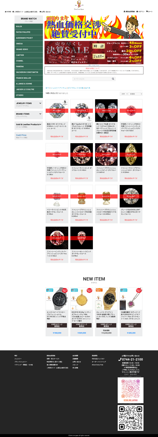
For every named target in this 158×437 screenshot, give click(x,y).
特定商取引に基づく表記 (54, 362)
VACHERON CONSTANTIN (27, 72)
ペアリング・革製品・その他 (24, 365)
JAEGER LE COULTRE (25, 89)
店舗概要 (75, 359)
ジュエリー (18, 359)
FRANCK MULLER (23, 78)
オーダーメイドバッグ (99, 362)
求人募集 (75, 368)
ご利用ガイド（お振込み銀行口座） (26, 12)
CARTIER (20, 55)
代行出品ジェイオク (98, 359)
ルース (87, 88)
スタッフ (75, 365)
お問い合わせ (46, 12)
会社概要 (75, 355)
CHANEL (19, 61)
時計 (16, 355)
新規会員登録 (51, 355)
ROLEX (19, 26)
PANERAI (20, 66)
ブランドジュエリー (21, 362)
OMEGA (19, 44)
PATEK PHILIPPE (23, 32)
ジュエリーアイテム (58, 88)
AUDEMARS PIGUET (24, 38)
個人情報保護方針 (52, 365)
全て (47, 88)
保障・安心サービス (53, 359)
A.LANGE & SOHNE (24, 84)
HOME (9, 12)
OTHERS (19, 95)
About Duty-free (97, 365)
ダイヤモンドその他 (75, 88)
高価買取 (94, 355)
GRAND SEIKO (22, 49)
